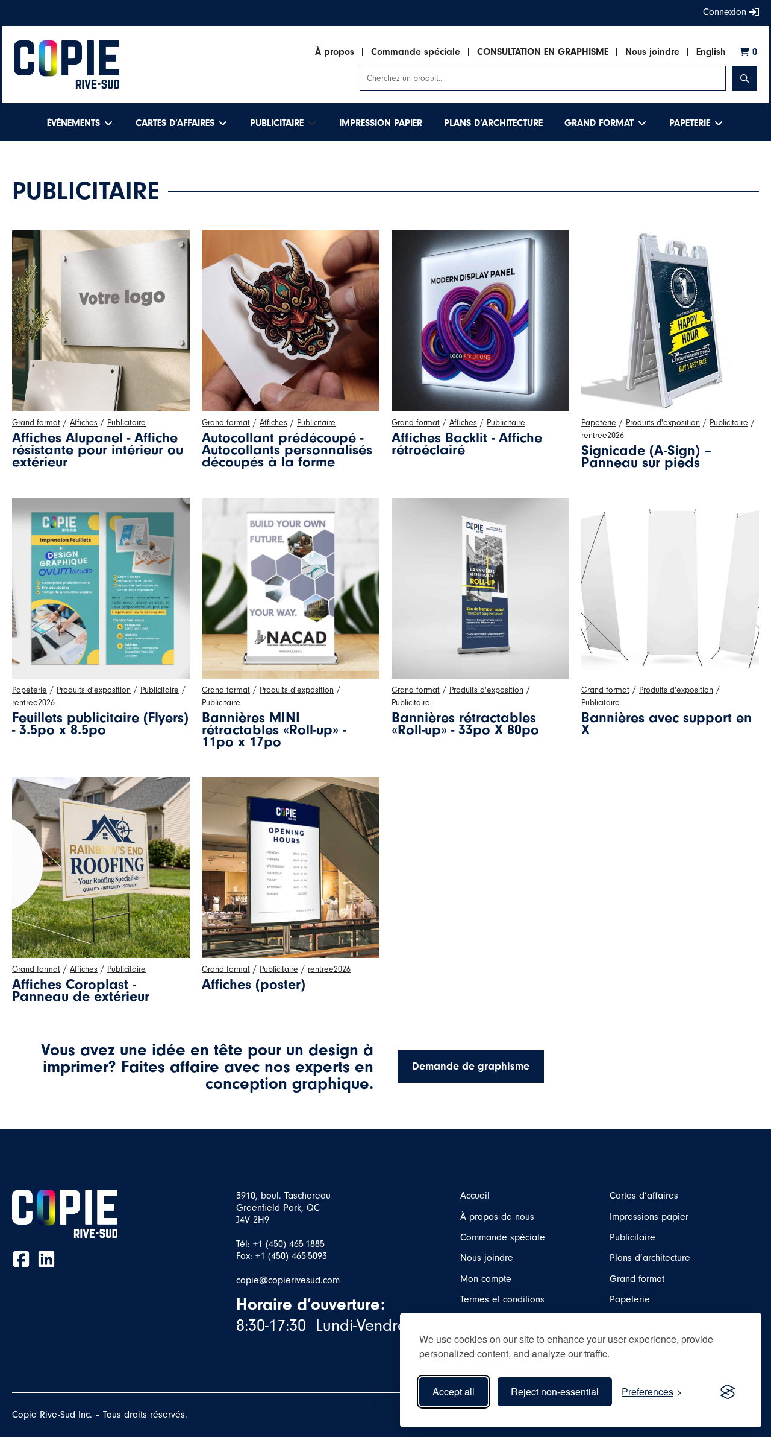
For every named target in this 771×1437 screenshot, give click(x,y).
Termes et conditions (502, 1299)
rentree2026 (602, 435)
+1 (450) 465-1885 (289, 1244)
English (710, 51)
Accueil (475, 1195)
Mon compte (485, 1279)
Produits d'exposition (663, 423)
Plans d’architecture (650, 1257)
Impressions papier (649, 1216)
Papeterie (598, 423)
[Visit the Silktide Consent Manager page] (727, 1391)
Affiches (84, 423)
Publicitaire (126, 423)
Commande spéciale (415, 51)
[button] (80, 123)
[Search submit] (744, 78)
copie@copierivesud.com (288, 1280)
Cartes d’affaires (644, 1195)
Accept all (453, 1391)
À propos (334, 51)
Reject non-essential (555, 1391)
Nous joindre (652, 51)
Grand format (36, 423)
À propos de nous (497, 1216)
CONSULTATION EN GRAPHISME (542, 51)
